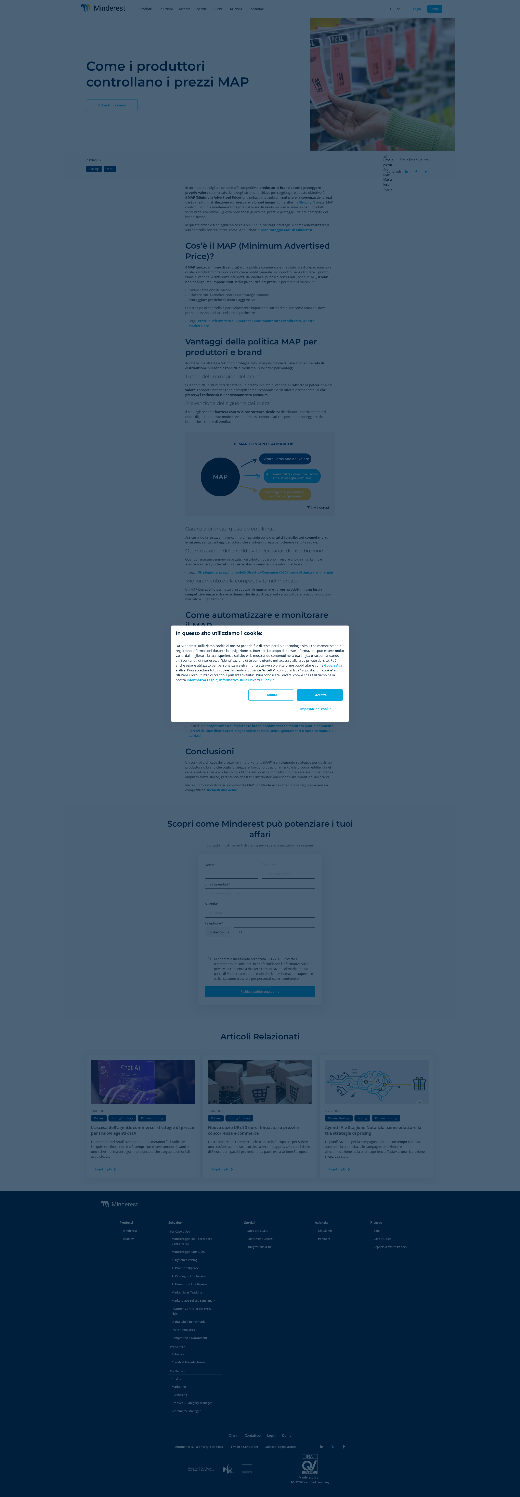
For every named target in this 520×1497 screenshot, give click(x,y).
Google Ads (333, 665)
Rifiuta (272, 695)
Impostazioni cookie (315, 709)
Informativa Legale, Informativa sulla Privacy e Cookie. (231, 680)
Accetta (321, 695)
